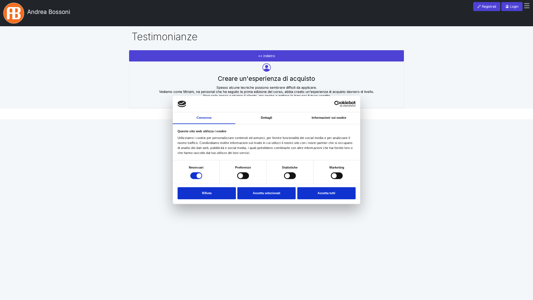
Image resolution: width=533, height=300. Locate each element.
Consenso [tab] (204, 117)
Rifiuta (207, 193)
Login (513, 6)
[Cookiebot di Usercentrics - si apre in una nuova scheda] (337, 104)
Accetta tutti (326, 193)
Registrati (488, 6)
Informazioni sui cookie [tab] (329, 117)
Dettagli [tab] (266, 117)
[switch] (243, 175)
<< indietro (266, 56)
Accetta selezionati (266, 193)
